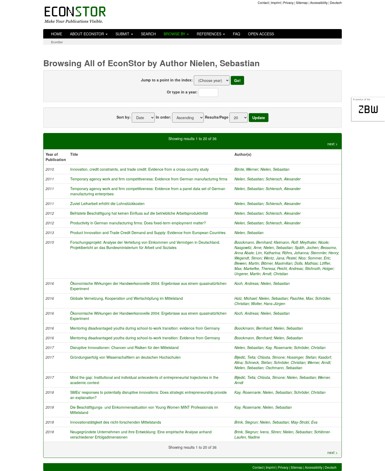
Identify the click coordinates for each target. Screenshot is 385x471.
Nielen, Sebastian (274, 169)
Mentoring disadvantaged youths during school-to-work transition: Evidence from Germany (145, 337)
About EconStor (87, 33)
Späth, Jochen (306, 247)
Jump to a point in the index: (167, 79)
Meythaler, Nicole (314, 242)
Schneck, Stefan (258, 362)
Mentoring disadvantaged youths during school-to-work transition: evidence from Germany (145, 328)
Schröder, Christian (310, 347)
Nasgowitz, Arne (247, 247)
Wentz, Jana (274, 258)
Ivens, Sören (270, 431)
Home (56, 33)
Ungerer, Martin (247, 273)
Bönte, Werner (246, 169)
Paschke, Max (301, 298)
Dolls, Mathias (306, 263)
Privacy (288, 2)
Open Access (261, 33)
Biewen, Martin (246, 263)
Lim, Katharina (268, 252)
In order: (163, 117)
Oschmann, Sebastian (284, 367)
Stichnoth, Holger (319, 268)
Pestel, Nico (296, 258)
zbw (368, 109)
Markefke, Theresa (259, 268)
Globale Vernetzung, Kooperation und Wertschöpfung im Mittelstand (126, 298)
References (209, 33)
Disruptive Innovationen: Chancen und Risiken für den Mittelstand (124, 347)
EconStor (57, 42)
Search (148, 33)
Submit (123, 33)
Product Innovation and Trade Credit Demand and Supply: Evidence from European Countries (148, 232)
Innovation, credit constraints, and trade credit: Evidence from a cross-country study (139, 169)
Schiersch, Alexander (283, 178)
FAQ (236, 33)
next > (332, 143)
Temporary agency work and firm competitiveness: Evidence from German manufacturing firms (148, 178)
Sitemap (302, 2)
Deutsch (336, 2)
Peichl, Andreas (290, 268)
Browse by (175, 33)
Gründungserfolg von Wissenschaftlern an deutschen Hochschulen (125, 357)
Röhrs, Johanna (295, 252)
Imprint (276, 2)
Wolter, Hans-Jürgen (268, 303)
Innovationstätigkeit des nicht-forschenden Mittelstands (115, 422)
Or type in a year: (182, 92)
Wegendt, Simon (248, 258)
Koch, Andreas (246, 283)
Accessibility (319, 2)
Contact (263, 2)
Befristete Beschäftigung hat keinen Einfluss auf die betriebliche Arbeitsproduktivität (139, 213)
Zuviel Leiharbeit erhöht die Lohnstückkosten (107, 203)
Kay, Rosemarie (279, 347)
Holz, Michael (245, 298)
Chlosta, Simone (271, 357)
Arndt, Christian (275, 273)
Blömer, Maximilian (276, 263)
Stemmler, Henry (324, 252)
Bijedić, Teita (244, 357)
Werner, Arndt (318, 362)
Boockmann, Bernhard (253, 242)
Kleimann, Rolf (286, 242)
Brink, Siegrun (246, 422)
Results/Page (216, 117)
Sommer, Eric (319, 258)
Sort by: (124, 117)
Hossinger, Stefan (301, 357)
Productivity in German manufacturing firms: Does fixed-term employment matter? (138, 222)
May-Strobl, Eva (304, 422)
